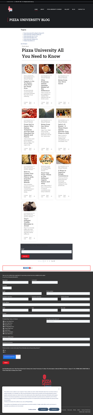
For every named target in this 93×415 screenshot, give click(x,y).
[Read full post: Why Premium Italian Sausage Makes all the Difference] (46, 69)
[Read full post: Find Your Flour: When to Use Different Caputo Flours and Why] (46, 159)
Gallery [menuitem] (67, 9)
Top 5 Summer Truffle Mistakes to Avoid (28, 222)
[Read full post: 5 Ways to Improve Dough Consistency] (63, 159)
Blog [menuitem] (73, 9)
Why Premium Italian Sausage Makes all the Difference (45, 85)
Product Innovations (29, 40)
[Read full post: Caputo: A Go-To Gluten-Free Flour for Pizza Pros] (29, 69)
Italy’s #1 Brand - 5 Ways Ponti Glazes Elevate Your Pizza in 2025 (63, 128)
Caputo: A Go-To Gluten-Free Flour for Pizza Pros (29, 84)
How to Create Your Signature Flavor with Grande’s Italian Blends (29, 177)
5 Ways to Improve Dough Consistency (63, 173)
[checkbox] (24, 327)
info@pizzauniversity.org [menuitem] (28, 1)
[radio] (46, 350)
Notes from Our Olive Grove (62, 82)
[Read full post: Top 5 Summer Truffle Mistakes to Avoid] (29, 206)
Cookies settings (32, 409)
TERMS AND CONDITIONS (82, 368)
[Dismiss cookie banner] (58, 389)
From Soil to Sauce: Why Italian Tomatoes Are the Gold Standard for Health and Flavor (29, 130)
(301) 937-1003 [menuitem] (18, 1)
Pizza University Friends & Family (32, 34)
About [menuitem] (42, 9)
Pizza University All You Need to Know (33, 33)
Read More (30, 103)
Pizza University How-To (30, 36)
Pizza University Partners (30, 39)
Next (52, 261)
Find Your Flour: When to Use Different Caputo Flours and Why (46, 178)
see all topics (24, 43)
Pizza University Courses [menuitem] (54, 9)
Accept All (43, 409)
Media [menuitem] (74, 410)
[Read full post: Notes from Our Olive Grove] (63, 69)
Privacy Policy (29, 401)
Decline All (54, 409)
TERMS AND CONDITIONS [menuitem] (84, 412)
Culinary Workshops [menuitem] (85, 410)
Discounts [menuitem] (69, 410)
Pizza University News (30, 37)
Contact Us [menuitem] (81, 9)
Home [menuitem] (36, 9)
